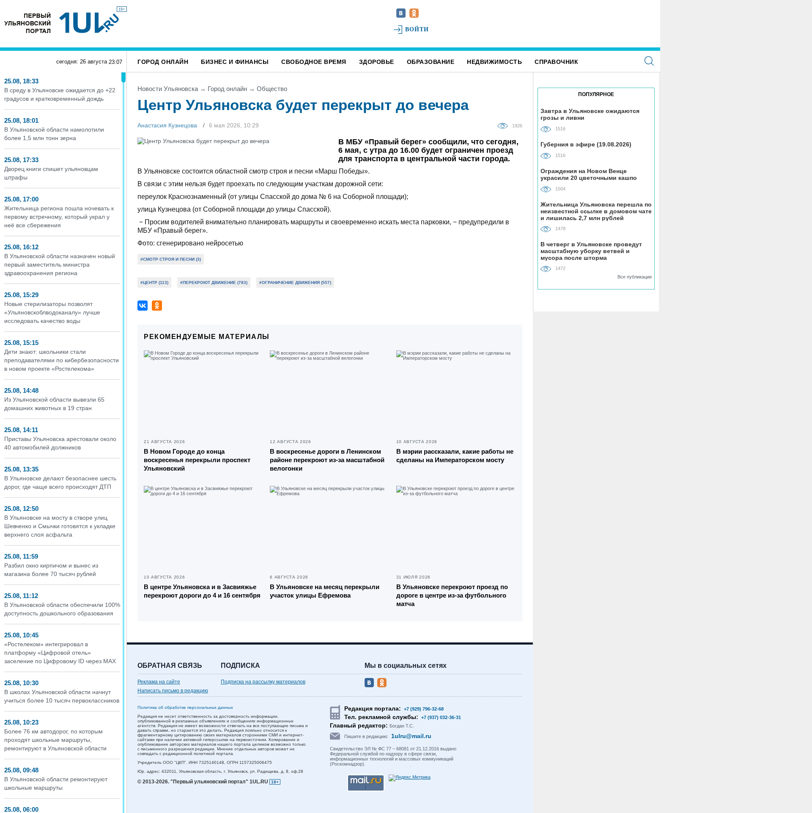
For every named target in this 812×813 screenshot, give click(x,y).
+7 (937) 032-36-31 (441, 717)
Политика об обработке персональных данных (185, 707)
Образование (431, 61)
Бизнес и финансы (235, 61)
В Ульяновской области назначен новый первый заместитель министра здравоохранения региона (59, 264)
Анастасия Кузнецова (167, 125)
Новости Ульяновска (167, 88)
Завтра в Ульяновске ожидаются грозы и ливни (589, 114)
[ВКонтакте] (142, 305)
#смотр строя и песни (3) (170, 259)
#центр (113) (154, 282)
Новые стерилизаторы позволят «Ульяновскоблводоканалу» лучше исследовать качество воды (52, 312)
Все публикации (634, 276)
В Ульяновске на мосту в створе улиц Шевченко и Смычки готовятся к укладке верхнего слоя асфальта (59, 526)
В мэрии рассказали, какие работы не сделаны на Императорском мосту (454, 455)
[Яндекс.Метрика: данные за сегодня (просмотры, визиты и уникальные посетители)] (410, 777)
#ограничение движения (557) (295, 282)
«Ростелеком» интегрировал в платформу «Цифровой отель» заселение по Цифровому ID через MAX (60, 652)
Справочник (556, 61)
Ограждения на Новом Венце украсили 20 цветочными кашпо (588, 174)
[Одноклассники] (157, 305)
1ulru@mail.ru (411, 736)
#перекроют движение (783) (213, 282)
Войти (417, 29)
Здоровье (376, 61)
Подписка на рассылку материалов (263, 682)
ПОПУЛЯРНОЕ (596, 94)
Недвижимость (494, 61)
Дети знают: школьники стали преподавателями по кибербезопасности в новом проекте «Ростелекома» (61, 360)
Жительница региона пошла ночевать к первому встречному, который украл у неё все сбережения (59, 217)
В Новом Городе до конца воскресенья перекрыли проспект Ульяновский (197, 460)
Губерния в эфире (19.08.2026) (585, 144)
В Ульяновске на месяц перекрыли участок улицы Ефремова (324, 591)
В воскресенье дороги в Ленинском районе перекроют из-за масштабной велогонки (327, 460)
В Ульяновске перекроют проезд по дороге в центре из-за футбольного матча (452, 595)
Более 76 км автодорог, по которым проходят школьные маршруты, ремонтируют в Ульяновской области (55, 740)
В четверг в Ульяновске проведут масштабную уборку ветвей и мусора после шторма (591, 251)
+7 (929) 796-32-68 (424, 708)
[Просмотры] (504, 125)
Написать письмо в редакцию (172, 691)
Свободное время (313, 61)
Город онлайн (162, 61)
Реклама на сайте (158, 682)
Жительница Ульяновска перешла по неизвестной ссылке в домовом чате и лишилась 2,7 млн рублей (596, 211)
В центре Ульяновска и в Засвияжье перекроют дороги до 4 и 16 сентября (202, 591)
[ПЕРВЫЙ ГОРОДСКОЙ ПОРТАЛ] (27, 22)
